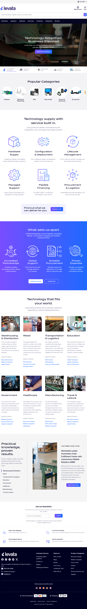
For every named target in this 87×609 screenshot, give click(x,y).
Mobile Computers (7, 362)
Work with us (57, 571)
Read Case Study (73, 485)
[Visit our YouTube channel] (13, 559)
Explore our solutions (43, 51)
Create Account (35, 281)
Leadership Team (59, 568)
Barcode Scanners (7, 360)
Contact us (7, 574)
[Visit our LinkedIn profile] (9, 559)
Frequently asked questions (41, 557)
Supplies (73, 574)
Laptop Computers (72, 362)
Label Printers (5, 364)
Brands (56, 562)
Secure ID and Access (77, 571)
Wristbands (26, 426)
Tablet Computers (72, 360)
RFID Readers (49, 362)
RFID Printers (49, 360)
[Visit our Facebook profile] (2, 559)
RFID (72, 568)
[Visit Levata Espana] (43, 588)
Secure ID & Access (73, 364)
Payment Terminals (29, 364)
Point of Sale (74, 562)
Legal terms (33, 601)
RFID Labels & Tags (51, 423)
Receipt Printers (28, 366)
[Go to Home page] (8, 8)
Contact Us (51, 281)
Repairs (38, 564)
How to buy (57, 565)
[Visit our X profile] (17, 559)
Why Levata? (57, 556)
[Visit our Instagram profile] (6, 559)
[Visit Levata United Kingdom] (50, 588)
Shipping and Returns (42, 567)
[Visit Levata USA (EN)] (37, 588)
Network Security (6, 419)
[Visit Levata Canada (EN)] (40, 588)
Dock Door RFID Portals (52, 364)
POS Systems (27, 362)
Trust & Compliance (51, 601)
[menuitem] (4, 21)
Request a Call (56, 209)
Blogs (55, 559)
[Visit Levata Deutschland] (47, 588)
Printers (73, 565)
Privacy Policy (41, 601)
